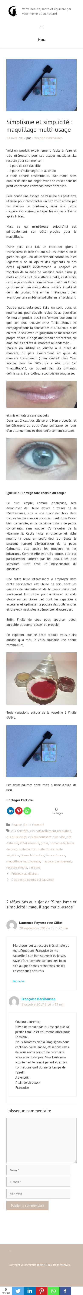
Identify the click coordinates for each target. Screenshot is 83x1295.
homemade (58, 843)
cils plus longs (16, 837)
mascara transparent (56, 861)
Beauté (16, 825)
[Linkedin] (10, 810)
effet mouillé (29, 843)
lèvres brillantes (32, 855)
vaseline (34, 867)
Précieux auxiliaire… (25, 873)
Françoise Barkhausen (38, 999)
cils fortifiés (20, 831)
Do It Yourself (33, 825)
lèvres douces (55, 855)
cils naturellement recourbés (50, 831)
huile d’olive (46, 849)
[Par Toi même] (13, 11)
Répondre (18, 981)
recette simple (16, 867)
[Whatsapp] (27, 810)
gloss (44, 843)
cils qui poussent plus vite (46, 837)
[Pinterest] (19, 810)
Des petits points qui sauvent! (32, 879)
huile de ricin (27, 849)
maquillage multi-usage (23, 861)
